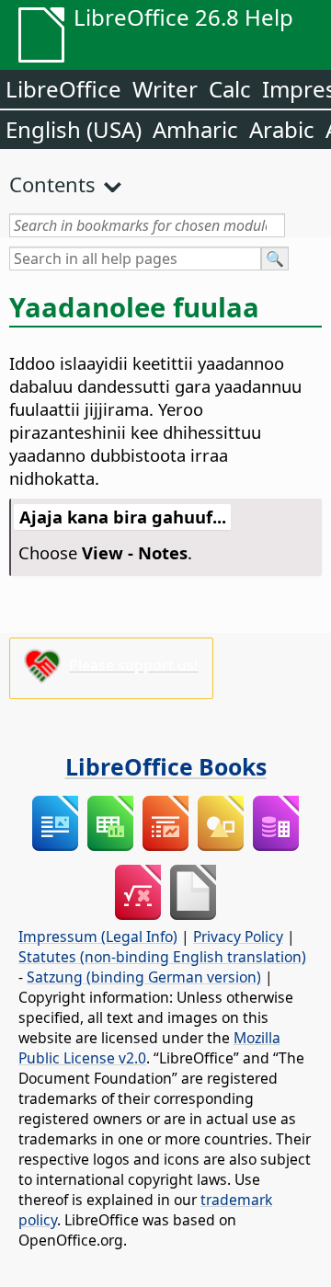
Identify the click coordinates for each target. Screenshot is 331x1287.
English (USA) (74, 129)
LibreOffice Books (166, 766)
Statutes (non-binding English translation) (162, 957)
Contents (52, 184)
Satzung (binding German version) (144, 977)
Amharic (195, 129)
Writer (165, 89)
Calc (230, 89)
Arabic (281, 129)
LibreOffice (63, 89)
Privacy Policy (238, 936)
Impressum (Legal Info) (97, 936)
